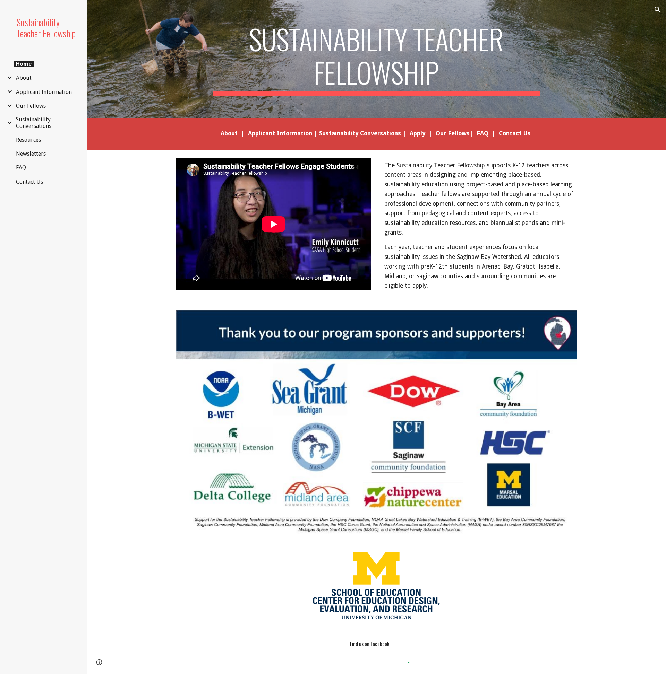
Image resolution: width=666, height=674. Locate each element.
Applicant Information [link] (44, 92)
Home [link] (24, 64)
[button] (657, 9)
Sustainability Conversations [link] (33, 122)
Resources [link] (28, 140)
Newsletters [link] (31, 153)
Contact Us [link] (29, 181)
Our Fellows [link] (31, 106)
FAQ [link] (21, 167)
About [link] (24, 78)
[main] (376, 58)
